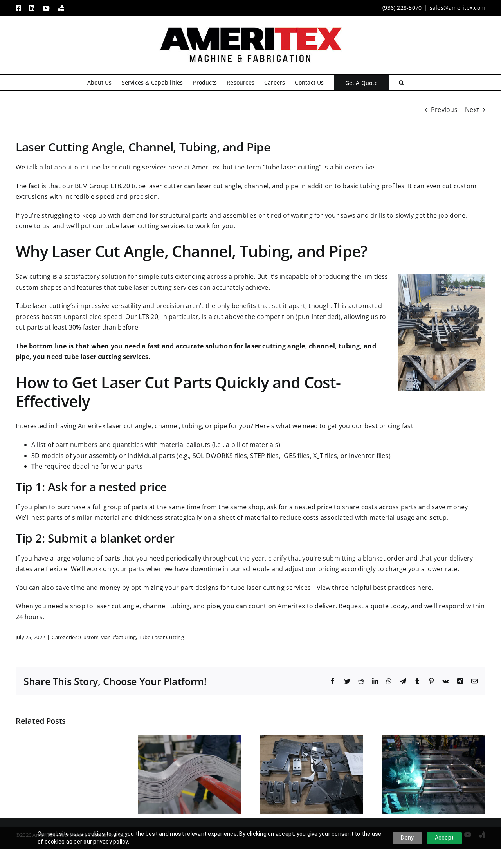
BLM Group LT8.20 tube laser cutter (128, 186)
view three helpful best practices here (374, 587)
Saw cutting (33, 276)
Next (472, 109)
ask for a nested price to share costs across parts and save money (367, 507)
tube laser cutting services (127, 167)
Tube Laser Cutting (161, 637)
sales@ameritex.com (457, 7)
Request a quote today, (374, 606)
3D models (47, 455)
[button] (401, 82)
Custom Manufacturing (108, 637)
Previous (444, 109)
